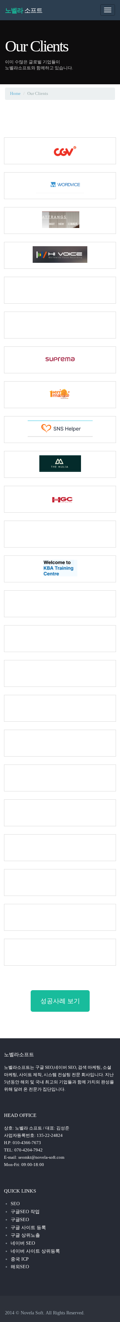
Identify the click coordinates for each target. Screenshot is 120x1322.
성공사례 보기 (60, 1000)
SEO (15, 1203)
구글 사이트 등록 (28, 1227)
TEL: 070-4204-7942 (23, 1149)
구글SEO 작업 (25, 1211)
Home (15, 93)
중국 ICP (20, 1259)
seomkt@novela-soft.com (41, 1157)
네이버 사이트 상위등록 (35, 1251)
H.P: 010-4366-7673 (22, 1142)
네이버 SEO (23, 1243)
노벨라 (23, 10)
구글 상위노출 (25, 1235)
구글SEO (20, 1219)
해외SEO (20, 1266)
